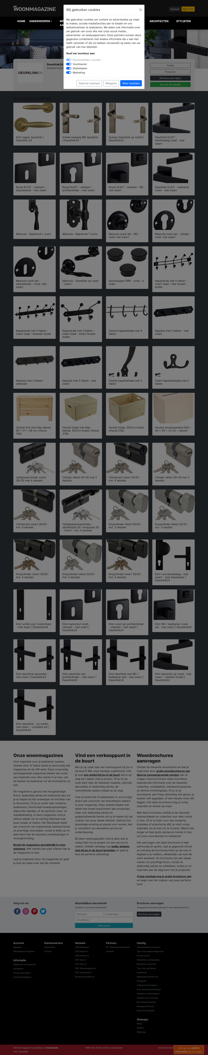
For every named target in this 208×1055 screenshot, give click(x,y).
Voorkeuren (80, 64)
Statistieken (80, 68)
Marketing (79, 72)
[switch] (68, 64)
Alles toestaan (131, 83)
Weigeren (111, 83)
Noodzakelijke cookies (87, 59)
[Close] (140, 9)
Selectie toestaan (89, 83)
